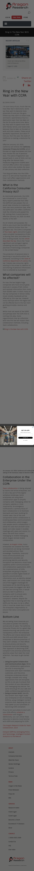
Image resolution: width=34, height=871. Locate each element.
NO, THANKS (25, 440)
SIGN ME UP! (25, 437)
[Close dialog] (33, 427)
